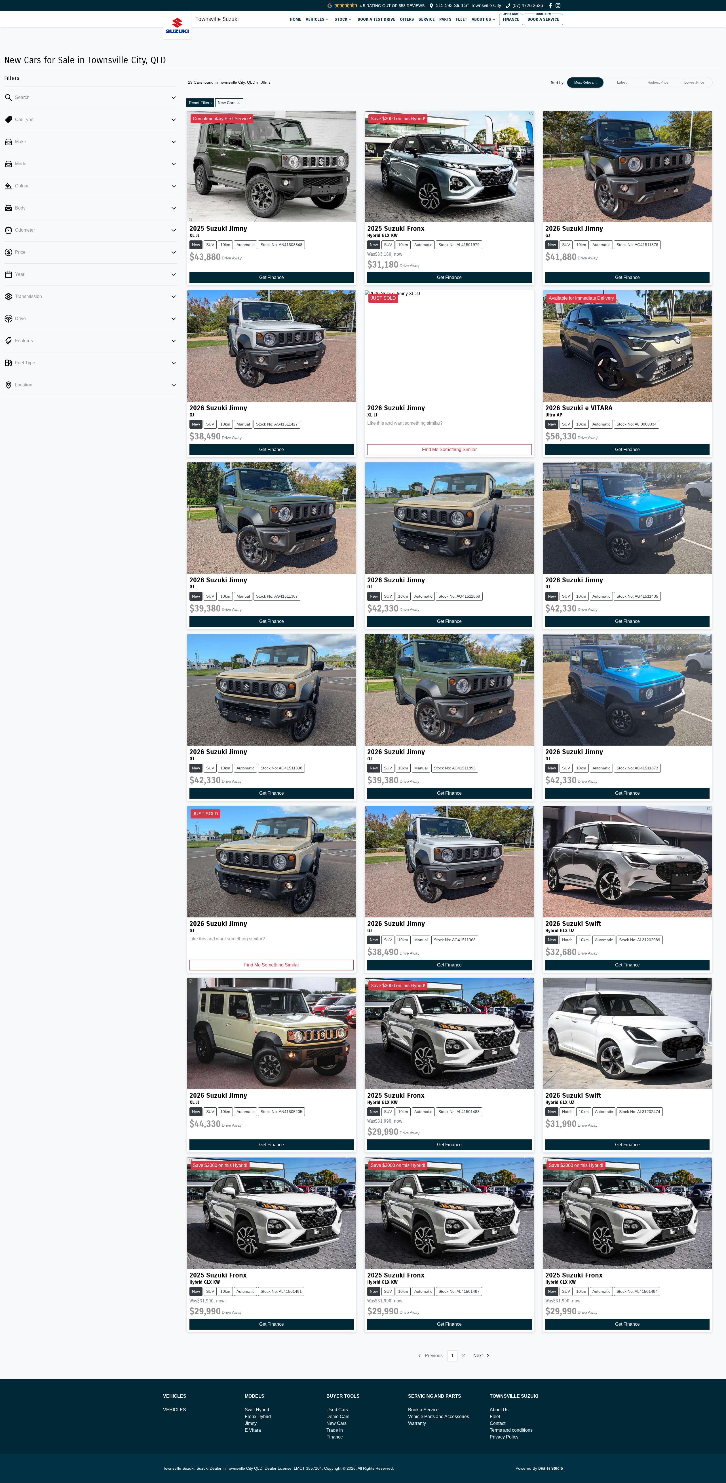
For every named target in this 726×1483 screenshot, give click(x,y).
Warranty (417, 1423)
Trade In (334, 1430)
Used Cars (337, 1409)
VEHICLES (174, 1409)
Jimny (251, 1423)
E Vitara (253, 1430)
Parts (445, 19)
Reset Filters (200, 102)
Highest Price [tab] (658, 82)
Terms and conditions (511, 1430)
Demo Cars (337, 1416)
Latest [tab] (621, 82)
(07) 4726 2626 (527, 5)
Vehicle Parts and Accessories (438, 1416)
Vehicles (315, 19)
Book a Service (423, 1409)
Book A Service (543, 19)
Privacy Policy (504, 1437)
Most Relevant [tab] (585, 82)
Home (295, 19)
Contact (497, 1423)
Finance (511, 19)
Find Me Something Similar (449, 449)
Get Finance (271, 277)
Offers (407, 19)
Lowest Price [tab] (694, 82)
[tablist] (640, 82)
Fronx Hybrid (258, 1416)
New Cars (336, 1423)
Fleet (461, 19)
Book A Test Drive (376, 19)
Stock (341, 19)
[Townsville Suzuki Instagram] (559, 5)
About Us (481, 19)
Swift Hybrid (257, 1409)
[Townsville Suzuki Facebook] (551, 5)
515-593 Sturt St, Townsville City (468, 5)
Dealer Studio (550, 1468)
